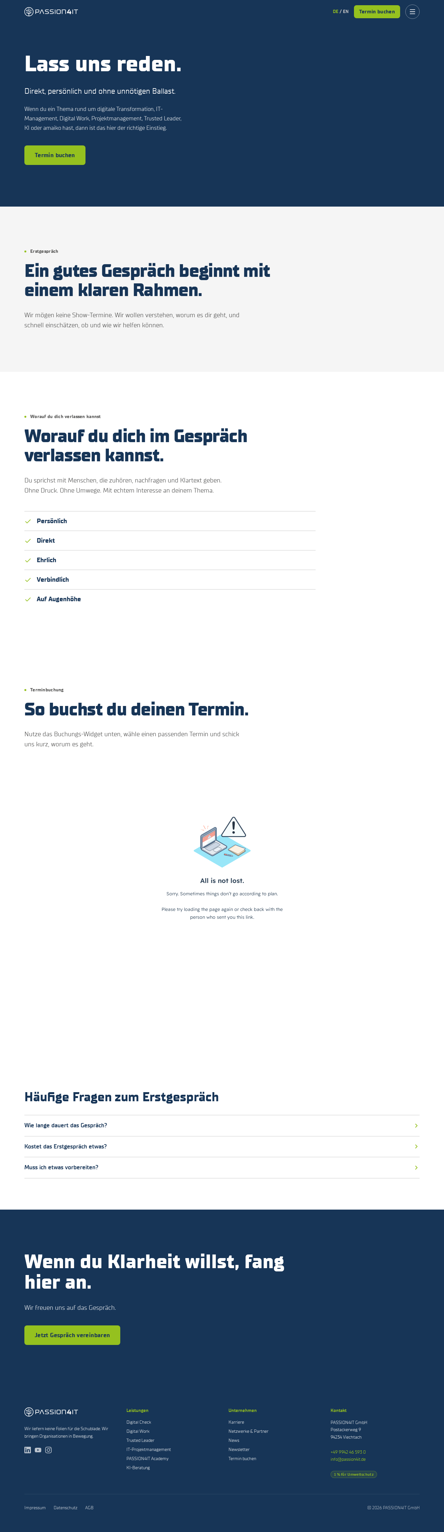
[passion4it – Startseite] (51, 11)
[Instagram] (48, 1450)
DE (335, 11)
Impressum (35, 1508)
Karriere (236, 1422)
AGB (89, 1508)
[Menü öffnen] (412, 12)
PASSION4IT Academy (147, 1458)
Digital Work (138, 1431)
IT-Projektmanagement (148, 1449)
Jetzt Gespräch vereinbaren (72, 1335)
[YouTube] (38, 1450)
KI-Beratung (138, 1468)
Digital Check (138, 1422)
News (234, 1440)
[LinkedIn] (27, 1450)
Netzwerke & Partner (248, 1431)
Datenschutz (65, 1508)
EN (346, 11)
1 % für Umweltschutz (353, 1474)
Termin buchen (377, 11)
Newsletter (239, 1449)
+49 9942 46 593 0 (348, 1452)
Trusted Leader (140, 1440)
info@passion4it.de (348, 1459)
